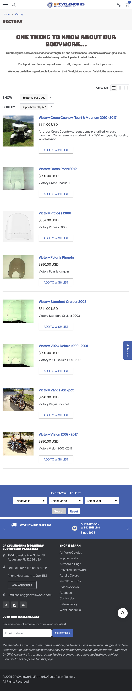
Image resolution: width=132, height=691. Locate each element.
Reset (74, 511)
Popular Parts (69, 558)
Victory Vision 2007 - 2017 (58, 434)
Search (59, 511)
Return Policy (69, 604)
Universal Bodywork (73, 570)
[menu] (5, 4)
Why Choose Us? (71, 610)
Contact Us (67, 598)
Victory (19, 14)
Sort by (9, 107)
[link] (119, 4)
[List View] (114, 88)
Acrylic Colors (69, 575)
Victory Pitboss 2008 (55, 213)
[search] (14, 4)
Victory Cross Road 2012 (58, 169)
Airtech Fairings (70, 564)
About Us (66, 592)
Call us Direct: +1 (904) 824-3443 (28, 568)
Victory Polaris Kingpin (56, 257)
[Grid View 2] (120, 88)
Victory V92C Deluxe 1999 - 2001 (63, 346)
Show (7, 97)
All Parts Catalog (71, 552)
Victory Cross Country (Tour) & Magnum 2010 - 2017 (78, 117)
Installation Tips (70, 581)
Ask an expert (22, 585)
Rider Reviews (69, 587)
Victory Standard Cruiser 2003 (62, 301)
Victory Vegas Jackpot (56, 390)
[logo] (66, 4)
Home (6, 14)
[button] (123, 613)
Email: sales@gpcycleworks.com (30, 595)
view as (102, 88)
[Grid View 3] (126, 88)
